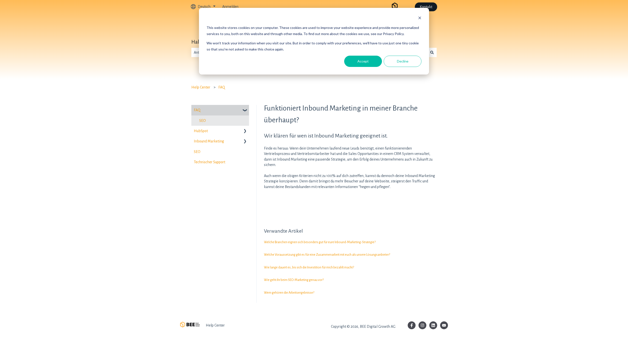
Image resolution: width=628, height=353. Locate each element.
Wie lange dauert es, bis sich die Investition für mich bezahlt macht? (309, 267)
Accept (363, 61)
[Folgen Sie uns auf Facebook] (412, 325)
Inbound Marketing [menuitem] (209, 141)
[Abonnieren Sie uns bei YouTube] (444, 325)
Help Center (200, 87)
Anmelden (230, 7)
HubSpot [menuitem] (201, 131)
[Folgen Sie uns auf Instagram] (422, 325)
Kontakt (426, 7)
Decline (402, 61)
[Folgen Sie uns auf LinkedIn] (433, 325)
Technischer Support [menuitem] (209, 162)
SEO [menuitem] (202, 121)
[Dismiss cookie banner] (419, 18)
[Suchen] (432, 52)
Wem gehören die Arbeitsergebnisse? (289, 292)
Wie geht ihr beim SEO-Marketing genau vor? (294, 280)
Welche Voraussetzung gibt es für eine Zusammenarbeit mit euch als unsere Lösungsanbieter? (327, 254)
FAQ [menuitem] (197, 110)
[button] (245, 110)
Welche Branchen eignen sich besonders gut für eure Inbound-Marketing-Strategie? (320, 242)
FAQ (221, 87)
